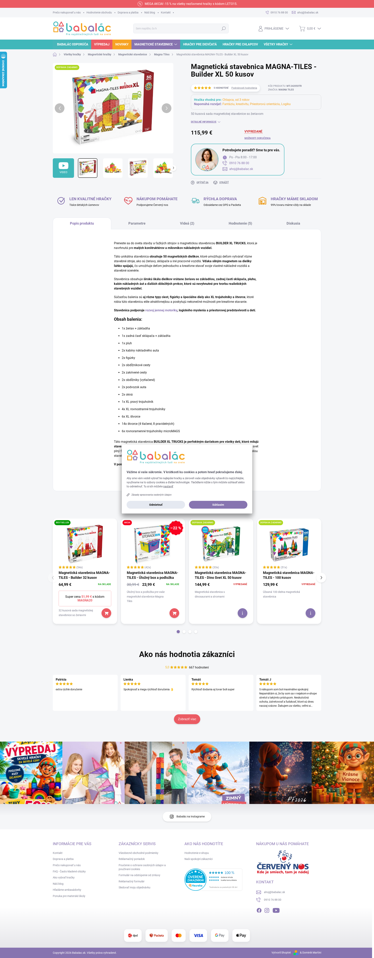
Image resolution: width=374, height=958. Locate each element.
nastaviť (168, 486)
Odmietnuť (155, 504)
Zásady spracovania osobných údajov (151, 494)
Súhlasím (218, 504)
